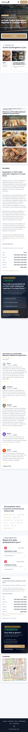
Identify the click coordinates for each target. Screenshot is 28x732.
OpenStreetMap (19, 680)
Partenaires (11, 721)
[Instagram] (14, 726)
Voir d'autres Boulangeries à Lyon (10, 270)
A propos (5, 721)
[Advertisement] (14, 90)
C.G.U (10, 723)
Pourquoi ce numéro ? (19, 591)
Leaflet (13, 680)
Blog (16, 721)
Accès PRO (16, 723)
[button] (14, 668)
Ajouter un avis (7, 466)
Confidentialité (21, 721)
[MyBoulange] (7, 2)
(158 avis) (11, 25)
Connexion (24, 2)
